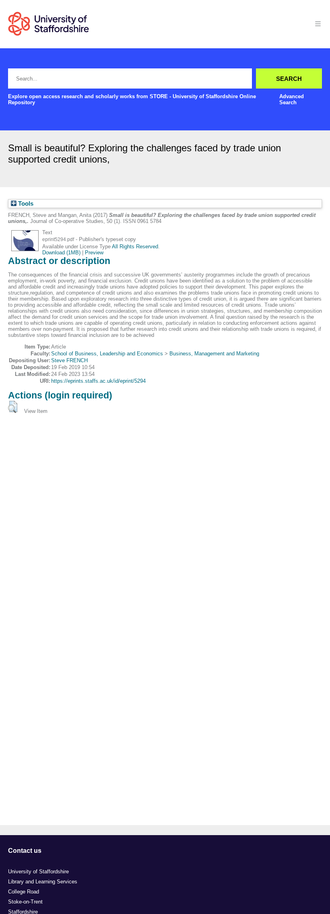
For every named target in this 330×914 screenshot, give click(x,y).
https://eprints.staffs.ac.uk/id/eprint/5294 (98, 381)
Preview (94, 253)
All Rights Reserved (135, 246)
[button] (12, 407)
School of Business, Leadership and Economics (107, 354)
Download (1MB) (61, 253)
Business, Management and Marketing (214, 354)
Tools (24, 203)
